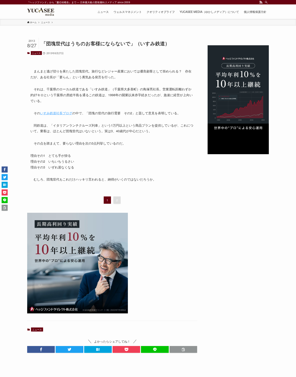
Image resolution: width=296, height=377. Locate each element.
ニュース (36, 53)
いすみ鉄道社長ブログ (56, 113)
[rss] (261, 2)
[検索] (266, 2)
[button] (41, 349)
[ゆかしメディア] (40, 12)
